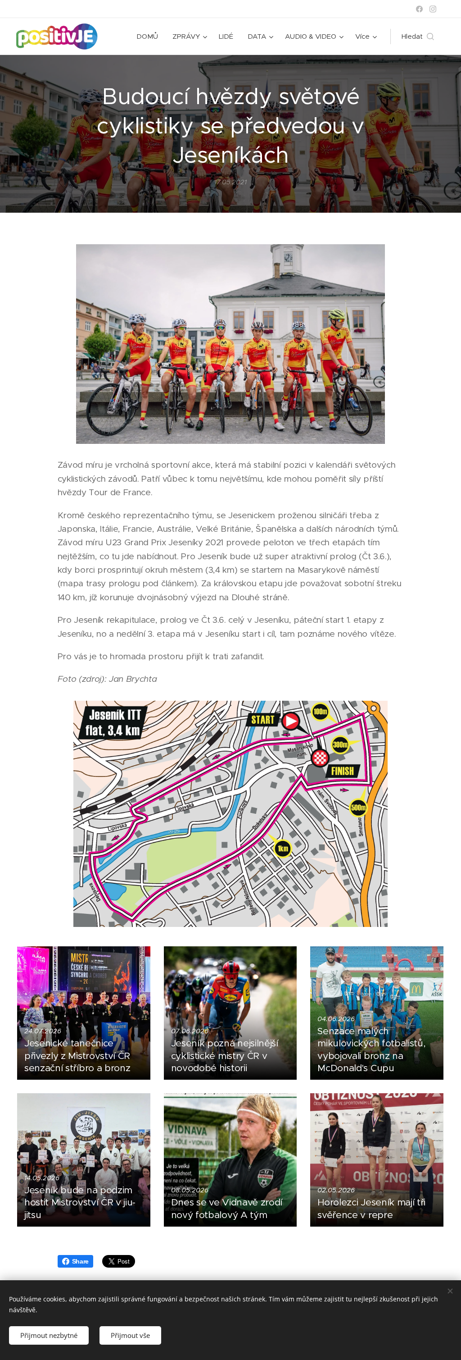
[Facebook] (419, 9)
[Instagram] (432, 9)
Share (80, 1261)
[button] (417, 36)
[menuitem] (149, 36)
